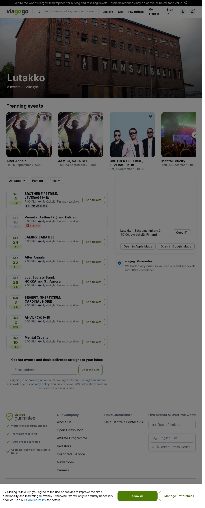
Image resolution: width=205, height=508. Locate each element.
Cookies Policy (36, 500)
